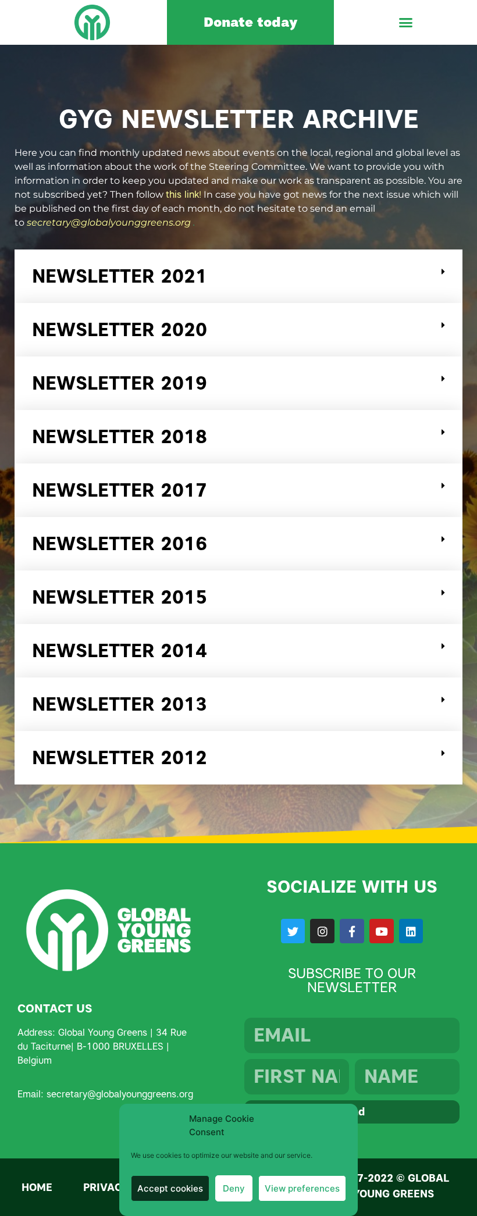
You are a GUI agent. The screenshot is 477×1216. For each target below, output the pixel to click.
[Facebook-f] (352, 931)
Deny (234, 1188)
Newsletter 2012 (119, 757)
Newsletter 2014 (119, 650)
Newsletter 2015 (119, 597)
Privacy (106, 1187)
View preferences (302, 1188)
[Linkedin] (411, 931)
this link (182, 194)
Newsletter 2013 (119, 704)
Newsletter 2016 (119, 543)
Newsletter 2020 (119, 329)
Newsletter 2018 (119, 436)
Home (37, 1187)
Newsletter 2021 (119, 276)
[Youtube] (381, 931)
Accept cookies (170, 1188)
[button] (405, 23)
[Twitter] (293, 931)
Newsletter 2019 (119, 383)
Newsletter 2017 (119, 490)
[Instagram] (322, 931)
